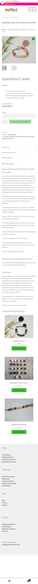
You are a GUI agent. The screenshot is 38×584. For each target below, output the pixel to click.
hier (6, 251)
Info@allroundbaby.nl (8, 524)
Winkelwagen (24, 579)
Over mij (4, 503)
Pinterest (5, 531)
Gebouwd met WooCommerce (11, 544)
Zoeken (9, 581)
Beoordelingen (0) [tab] (7, 157)
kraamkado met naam (28, 136)
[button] (33, 38)
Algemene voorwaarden (9, 483)
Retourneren (6, 479)
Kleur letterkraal (7, 104)
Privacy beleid (6, 485)
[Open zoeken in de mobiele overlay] (19, 17)
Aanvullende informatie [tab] (9, 152)
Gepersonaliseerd (13, 29)
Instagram (12, 529)
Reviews (4, 505)
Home (5, 29)
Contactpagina (6, 526)
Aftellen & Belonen (7, 457)
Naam (4, 112)
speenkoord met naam (8, 138)
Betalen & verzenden (8, 476)
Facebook (5, 529)
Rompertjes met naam (9, 461)
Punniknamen (6, 455)
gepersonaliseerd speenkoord (13, 136)
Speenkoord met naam (9, 459)
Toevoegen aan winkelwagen (20, 122)
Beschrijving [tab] (5, 147)
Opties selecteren (19, 348)
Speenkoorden (23, 29)
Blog (3, 500)
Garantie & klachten (8, 481)
